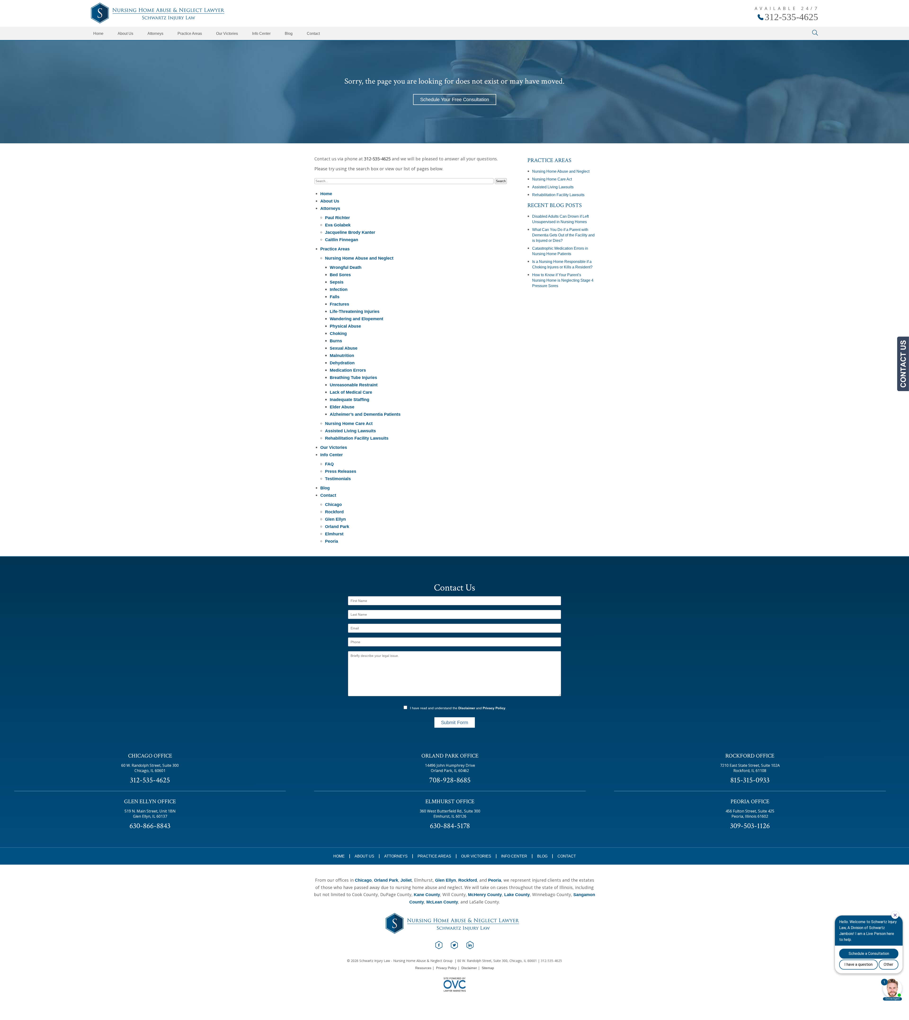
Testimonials (338, 478)
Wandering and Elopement (356, 318)
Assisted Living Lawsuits (350, 431)
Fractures (339, 304)
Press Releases (340, 471)
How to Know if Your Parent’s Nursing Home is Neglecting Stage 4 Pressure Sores (562, 280)
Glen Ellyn (335, 519)
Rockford (334, 512)
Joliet (406, 880)
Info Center (261, 34)
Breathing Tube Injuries (353, 377)
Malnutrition (342, 355)
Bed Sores (340, 274)
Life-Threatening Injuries (354, 311)
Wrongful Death (345, 267)
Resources (423, 968)
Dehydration (342, 363)
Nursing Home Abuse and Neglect (359, 258)
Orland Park (337, 526)
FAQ (329, 464)
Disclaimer (466, 708)
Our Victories (227, 34)
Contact (313, 34)
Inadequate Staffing (349, 399)
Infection (339, 289)
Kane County (427, 894)
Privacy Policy (494, 708)
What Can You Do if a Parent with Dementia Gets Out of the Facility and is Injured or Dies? (563, 235)
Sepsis (336, 282)
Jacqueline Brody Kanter (350, 232)
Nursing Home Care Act (349, 423)
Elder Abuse (342, 407)
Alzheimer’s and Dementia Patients (365, 414)
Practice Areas (190, 34)
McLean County (442, 902)
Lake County (517, 894)
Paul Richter (337, 217)
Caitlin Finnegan (341, 239)
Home (98, 34)
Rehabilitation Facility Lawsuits (356, 438)
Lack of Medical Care (351, 392)
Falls (334, 296)
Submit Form (454, 722)
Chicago (333, 504)
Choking (338, 333)
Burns (336, 340)
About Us (125, 34)
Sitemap (488, 968)
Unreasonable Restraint (354, 385)
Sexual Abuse (343, 348)
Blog (289, 34)
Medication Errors (348, 370)
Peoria (331, 541)
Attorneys (155, 34)
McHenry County (485, 894)
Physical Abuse (345, 326)
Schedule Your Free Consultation (454, 99)
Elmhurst (334, 534)
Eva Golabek (338, 225)
